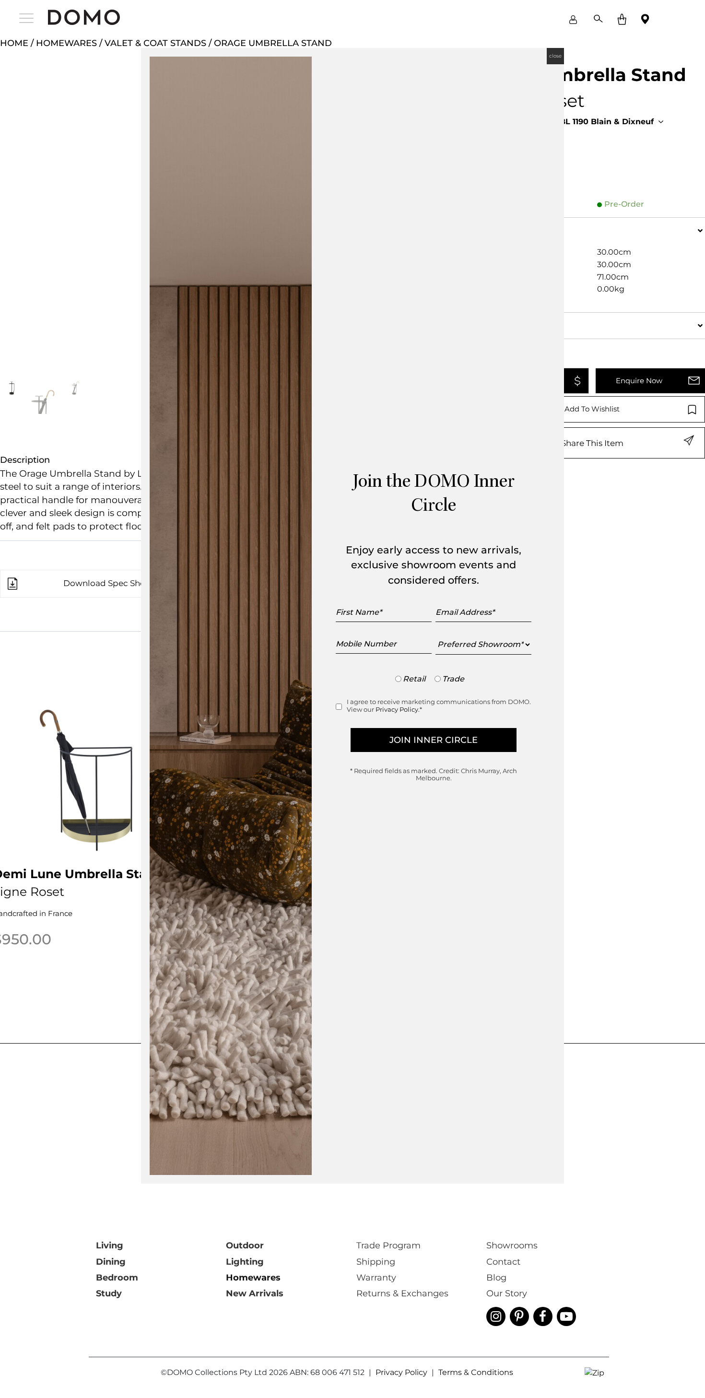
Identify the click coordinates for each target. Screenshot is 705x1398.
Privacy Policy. (398, 709)
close (555, 56)
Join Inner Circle (433, 740)
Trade (453, 678)
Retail (414, 678)
